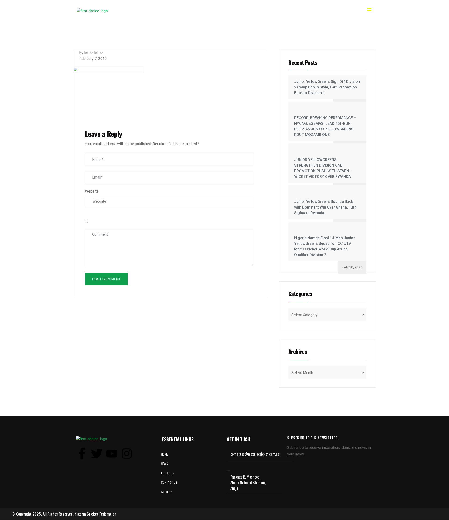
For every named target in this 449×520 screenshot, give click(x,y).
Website (92, 191)
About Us (195, 10)
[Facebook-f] (82, 453)
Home (175, 10)
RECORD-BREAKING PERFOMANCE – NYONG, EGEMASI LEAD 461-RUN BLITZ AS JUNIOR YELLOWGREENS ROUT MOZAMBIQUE (325, 126)
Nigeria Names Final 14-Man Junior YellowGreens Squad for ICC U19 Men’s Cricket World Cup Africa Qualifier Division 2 (324, 246)
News (215, 10)
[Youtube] (112, 453)
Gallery (233, 10)
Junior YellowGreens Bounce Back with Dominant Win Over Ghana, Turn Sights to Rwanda (325, 207)
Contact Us (256, 10)
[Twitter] (97, 453)
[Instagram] (127, 453)
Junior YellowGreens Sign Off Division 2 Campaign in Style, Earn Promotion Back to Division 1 (327, 87)
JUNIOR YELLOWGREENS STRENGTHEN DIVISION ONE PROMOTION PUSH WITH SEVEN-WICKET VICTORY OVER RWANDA (322, 168)
